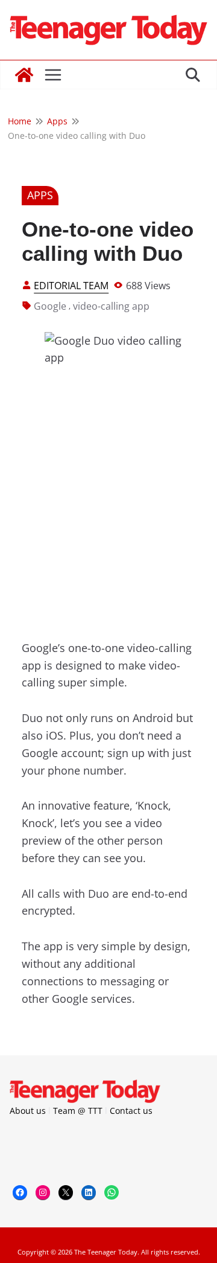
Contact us (131, 1110)
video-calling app (111, 306)
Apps (40, 195)
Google (50, 306)
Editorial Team (71, 285)
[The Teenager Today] (24, 74)
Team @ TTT (77, 1110)
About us (28, 1110)
